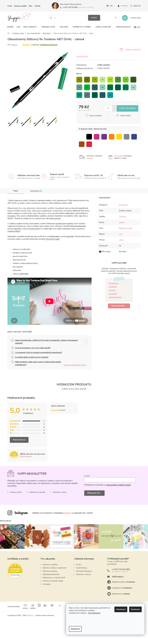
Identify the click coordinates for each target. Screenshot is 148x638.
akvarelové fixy (115, 297)
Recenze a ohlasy (83, 574)
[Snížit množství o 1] (114, 110)
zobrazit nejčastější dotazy (75, 365)
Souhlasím (135, 609)
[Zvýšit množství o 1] (114, 106)
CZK (111, 6)
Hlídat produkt (125, 115)
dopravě (89, 158)
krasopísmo (114, 283)
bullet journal (54, 218)
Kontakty (46, 584)
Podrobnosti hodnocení (48, 45)
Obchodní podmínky (51, 574)
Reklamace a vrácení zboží (54, 577)
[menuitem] (10, 27)
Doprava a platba (20, 6)
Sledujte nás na (121, 594)
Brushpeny (123, 205)
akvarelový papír (53, 239)
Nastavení (75, 629)
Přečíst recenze (26, 456)
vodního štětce (13, 231)
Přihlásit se (93, 493)
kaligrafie (113, 293)
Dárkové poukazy (50, 571)
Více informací (94, 613)
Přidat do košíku (127, 108)
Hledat (94, 18)
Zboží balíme (119, 156)
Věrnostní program (84, 571)
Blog (30, 6)
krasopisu (11, 216)
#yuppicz (68, 513)
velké (121, 240)
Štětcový (122, 228)
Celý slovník (118, 306)
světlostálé (23, 274)
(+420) (70, 7)
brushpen (113, 286)
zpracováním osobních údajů (118, 485)
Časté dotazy (81, 568)
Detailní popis (82, 56)
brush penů (34, 228)
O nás (9, 6)
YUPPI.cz (30, 615)
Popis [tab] (15, 191)
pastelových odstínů (64, 223)
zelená (121, 222)
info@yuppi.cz (118, 576)
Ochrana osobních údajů (53, 581)
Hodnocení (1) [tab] (36, 191)
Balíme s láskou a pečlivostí (54, 568)
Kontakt (37, 6)
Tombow (122, 216)
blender (112, 290)
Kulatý (130, 228)
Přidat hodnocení (19, 440)
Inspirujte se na (122, 588)
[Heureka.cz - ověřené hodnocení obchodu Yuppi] (15, 570)
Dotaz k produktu (95, 115)
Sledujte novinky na (123, 582)
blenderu (18, 228)
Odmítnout (121, 609)
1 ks (120, 234)
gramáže (70, 236)
